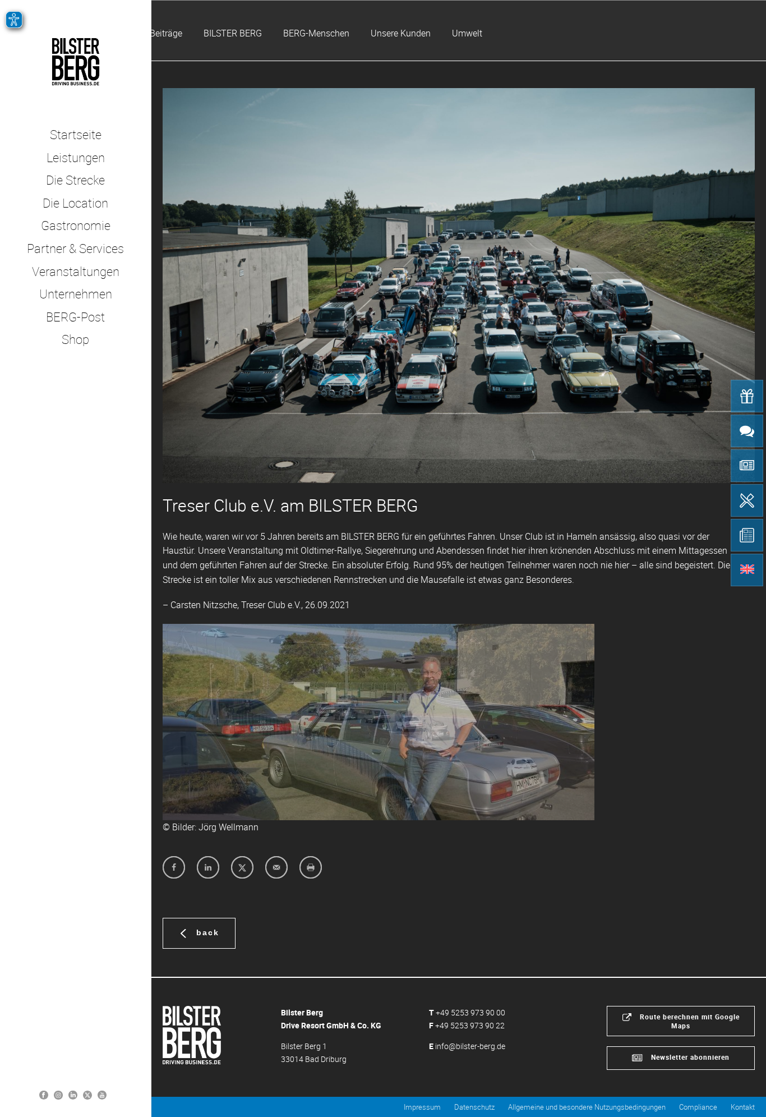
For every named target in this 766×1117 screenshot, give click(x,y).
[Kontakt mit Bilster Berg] (747, 431)
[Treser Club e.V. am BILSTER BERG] (459, 285)
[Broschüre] (747, 535)
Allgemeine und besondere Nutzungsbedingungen (587, 1106)
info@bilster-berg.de (470, 1046)
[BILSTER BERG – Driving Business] (75, 61)
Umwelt (467, 33)
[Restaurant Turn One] (747, 500)
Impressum (422, 1106)
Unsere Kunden (401, 33)
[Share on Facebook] (174, 867)
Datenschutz (474, 1106)
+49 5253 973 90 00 (470, 1012)
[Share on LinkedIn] (208, 867)
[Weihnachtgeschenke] (747, 396)
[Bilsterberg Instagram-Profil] (58, 1094)
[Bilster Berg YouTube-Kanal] (102, 1094)
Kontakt (743, 1106)
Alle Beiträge (157, 33)
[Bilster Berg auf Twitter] (87, 1094)
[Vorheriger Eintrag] (185, 722)
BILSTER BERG (233, 33)
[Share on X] (242, 867)
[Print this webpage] (310, 867)
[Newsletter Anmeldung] (747, 465)
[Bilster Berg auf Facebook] (43, 1094)
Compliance (698, 1106)
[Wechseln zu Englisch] (747, 570)
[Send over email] (276, 867)
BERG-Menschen (316, 33)
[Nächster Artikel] (572, 722)
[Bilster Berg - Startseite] (192, 1033)
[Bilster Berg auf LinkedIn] (72, 1094)
